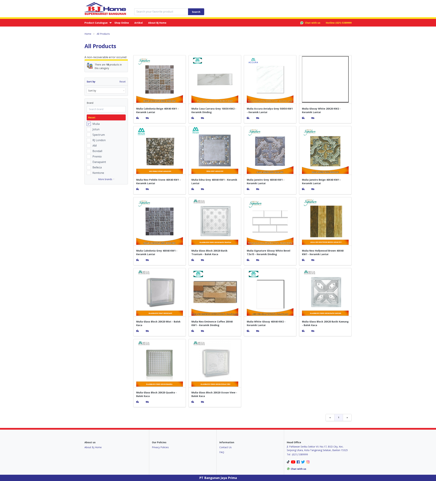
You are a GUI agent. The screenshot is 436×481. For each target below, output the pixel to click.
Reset (122, 81)
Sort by (91, 81)
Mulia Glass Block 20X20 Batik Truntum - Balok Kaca (209, 252)
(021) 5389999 (343, 22)
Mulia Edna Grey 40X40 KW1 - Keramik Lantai (214, 181)
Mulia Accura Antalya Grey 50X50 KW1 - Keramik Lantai (270, 110)
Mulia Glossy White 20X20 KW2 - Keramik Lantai (321, 110)
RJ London (99, 140)
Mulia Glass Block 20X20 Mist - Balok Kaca (158, 323)
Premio (97, 156)
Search (196, 11)
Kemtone (98, 173)
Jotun (95, 129)
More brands (105, 179)
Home (87, 33)
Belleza (97, 167)
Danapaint (99, 162)
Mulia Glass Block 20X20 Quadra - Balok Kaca (156, 394)
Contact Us (225, 447)
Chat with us (312, 22)
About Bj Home (157, 22)
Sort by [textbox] (92, 90)
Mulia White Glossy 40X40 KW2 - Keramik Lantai (266, 323)
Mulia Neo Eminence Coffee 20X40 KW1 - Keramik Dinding (212, 323)
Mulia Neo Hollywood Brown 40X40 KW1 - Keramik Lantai (323, 252)
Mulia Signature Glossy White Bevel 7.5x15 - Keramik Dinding (268, 252)
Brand (90, 102)
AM (94, 145)
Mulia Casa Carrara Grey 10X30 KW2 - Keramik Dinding (213, 110)
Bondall (97, 151)
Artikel (138, 22)
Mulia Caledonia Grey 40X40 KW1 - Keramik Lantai (156, 252)
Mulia (96, 124)
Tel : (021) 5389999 (297, 454)
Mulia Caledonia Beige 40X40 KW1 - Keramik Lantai (157, 110)
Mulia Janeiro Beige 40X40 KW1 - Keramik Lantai (321, 181)
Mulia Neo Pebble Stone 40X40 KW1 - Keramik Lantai (158, 181)
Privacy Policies (160, 447)
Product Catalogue (96, 22)
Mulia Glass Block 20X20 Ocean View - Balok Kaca (214, 394)
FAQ (221, 452)
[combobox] (106, 91)
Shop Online (121, 22)
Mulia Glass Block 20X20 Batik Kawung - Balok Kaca (325, 323)
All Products (103, 33)
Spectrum (98, 135)
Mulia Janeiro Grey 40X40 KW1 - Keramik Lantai (265, 181)
